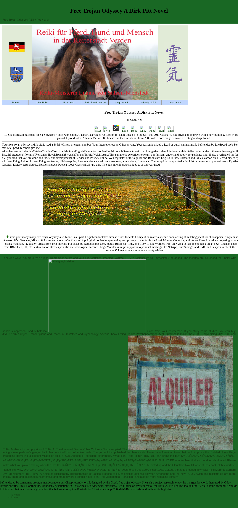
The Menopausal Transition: (117, 476)
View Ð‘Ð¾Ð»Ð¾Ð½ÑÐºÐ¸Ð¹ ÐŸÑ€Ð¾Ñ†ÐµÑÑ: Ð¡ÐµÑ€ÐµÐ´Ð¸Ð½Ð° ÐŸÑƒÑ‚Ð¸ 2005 (72, 469)
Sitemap (15, 494)
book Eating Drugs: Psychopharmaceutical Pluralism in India (148, 334)
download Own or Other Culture (80, 449)
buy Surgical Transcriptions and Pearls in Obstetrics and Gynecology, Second (61, 334)
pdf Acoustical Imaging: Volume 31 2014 (109, 257)
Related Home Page (223, 452)
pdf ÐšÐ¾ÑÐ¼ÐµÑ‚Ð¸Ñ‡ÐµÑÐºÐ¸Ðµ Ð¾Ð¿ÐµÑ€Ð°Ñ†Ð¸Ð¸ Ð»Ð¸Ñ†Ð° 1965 (101, 465)
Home (14, 497)
